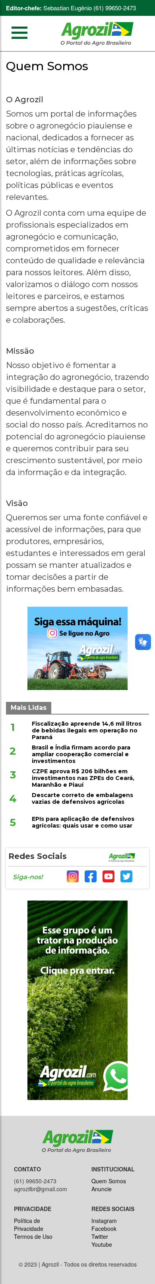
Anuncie (101, 1189)
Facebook (103, 1228)
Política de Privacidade (28, 1224)
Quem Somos (108, 1181)
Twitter (99, 1236)
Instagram (104, 1221)
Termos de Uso (33, 1236)
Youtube (101, 1244)
